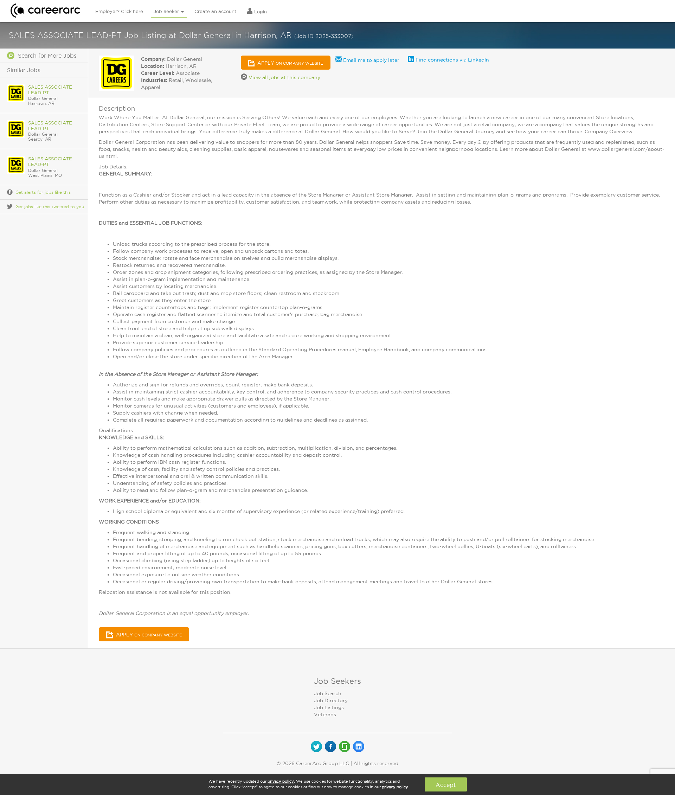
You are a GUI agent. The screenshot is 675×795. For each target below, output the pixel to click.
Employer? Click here (119, 11)
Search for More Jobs (45, 55)
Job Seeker (167, 11)
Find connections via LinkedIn (451, 60)
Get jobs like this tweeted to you (49, 206)
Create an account (215, 11)
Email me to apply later (370, 60)
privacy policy (281, 781)
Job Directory (331, 700)
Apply (289, 63)
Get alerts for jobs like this (43, 192)
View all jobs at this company (283, 77)
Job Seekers (337, 681)
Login (260, 11)
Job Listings (329, 707)
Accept (446, 785)
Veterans (325, 714)
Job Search (327, 693)
